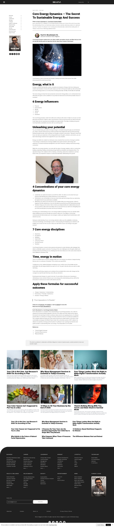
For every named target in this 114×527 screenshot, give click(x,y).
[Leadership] (21, 19)
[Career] (21, 17)
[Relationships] (21, 25)
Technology (11, 26)
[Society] (21, 28)
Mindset (11, 20)
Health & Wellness (13, 23)
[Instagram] (10, 54)
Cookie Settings (100, 525)
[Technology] (21, 26)
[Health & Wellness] (21, 23)
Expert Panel (12, 32)
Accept (108, 525)
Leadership (11, 18)
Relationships (12, 24)
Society (10, 28)
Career (10, 17)
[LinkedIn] (14, 54)
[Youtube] (17, 54)
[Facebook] (12, 54)
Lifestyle (11, 21)
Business (11, 15)
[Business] (21, 15)
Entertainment (12, 29)
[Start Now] (23, 377)
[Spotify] (19, 54)
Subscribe (81, 2)
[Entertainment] (21, 29)
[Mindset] (21, 20)
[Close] (112, 525)
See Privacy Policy (53, 525)
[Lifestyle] (21, 22)
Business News (12, 31)
